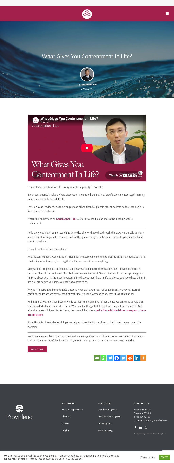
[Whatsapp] (103, 358)
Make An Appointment (72, 409)
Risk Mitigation (105, 423)
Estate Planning (105, 430)
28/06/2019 (87, 88)
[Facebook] (117, 358)
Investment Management (109, 416)
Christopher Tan (88, 84)
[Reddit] (130, 358)
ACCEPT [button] (164, 457)
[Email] (97, 358)
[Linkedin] (137, 358)
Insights (65, 430)
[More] (143, 358)
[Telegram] (110, 358)
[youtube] (145, 427)
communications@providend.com (151, 420)
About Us (66, 416)
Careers (65, 423)
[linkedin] (140, 427)
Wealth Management (107, 409)
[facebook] (135, 427)
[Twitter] (123, 358)
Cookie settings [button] (148, 457)
